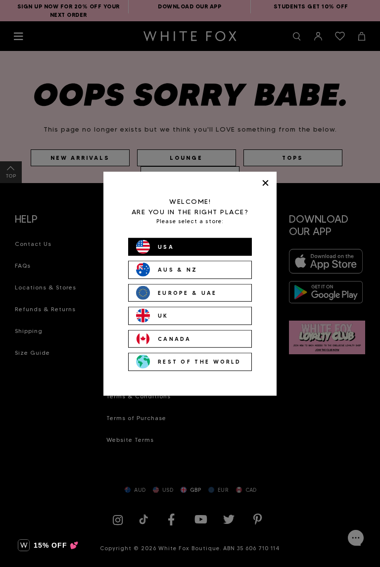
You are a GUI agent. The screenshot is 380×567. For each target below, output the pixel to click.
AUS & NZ (177, 269)
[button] (48, 545)
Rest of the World (199, 361)
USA (166, 246)
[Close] (265, 183)
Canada (174, 338)
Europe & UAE (187, 292)
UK (163, 315)
